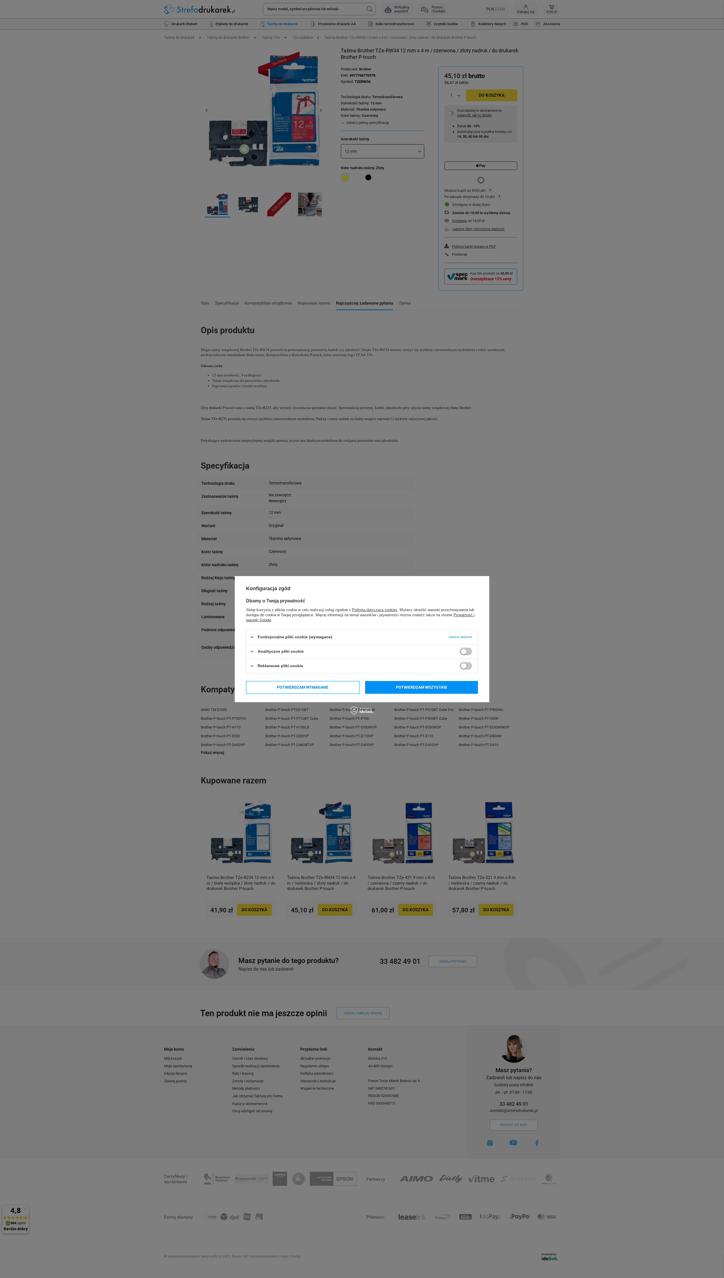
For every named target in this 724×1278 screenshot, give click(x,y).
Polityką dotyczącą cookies (374, 609)
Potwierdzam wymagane (302, 687)
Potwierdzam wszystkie (421, 687)
